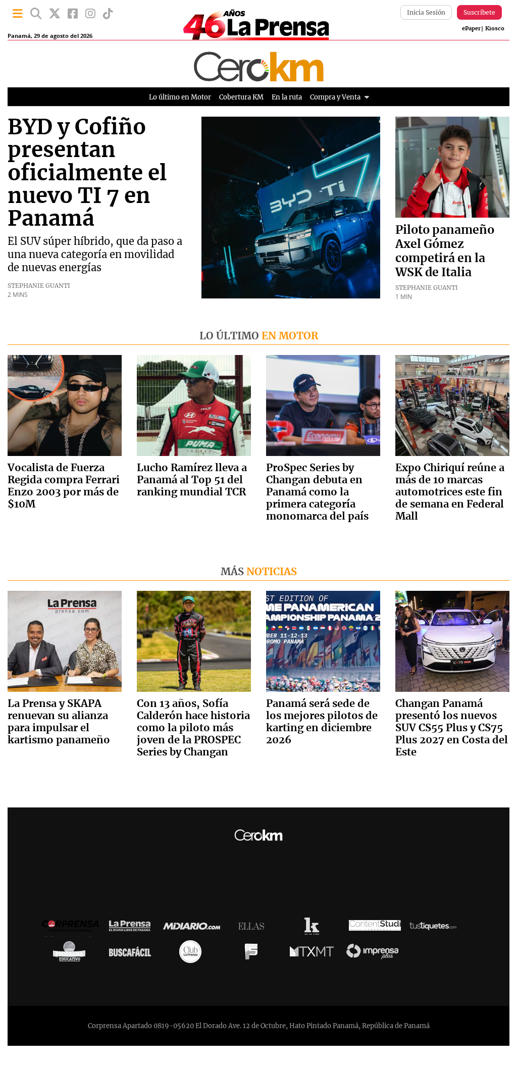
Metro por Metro (314, 953)
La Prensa (132, 928)
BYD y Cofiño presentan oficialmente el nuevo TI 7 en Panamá (87, 173)
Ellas (253, 929)
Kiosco (494, 28)
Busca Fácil (132, 953)
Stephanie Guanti (39, 285)
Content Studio (375, 928)
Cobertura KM (241, 97)
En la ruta (287, 97)
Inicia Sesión (426, 12)
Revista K (314, 928)
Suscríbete (479, 12)
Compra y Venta (335, 97)
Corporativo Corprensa (74, 928)
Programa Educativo (71, 954)
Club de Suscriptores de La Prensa (192, 954)
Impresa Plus (374, 954)
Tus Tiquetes (435, 928)
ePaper (471, 28)
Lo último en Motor (180, 97)
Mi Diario (194, 928)
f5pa (253, 954)
